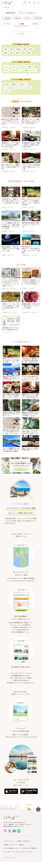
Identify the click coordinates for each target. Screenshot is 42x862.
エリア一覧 (6, 852)
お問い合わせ (26, 841)
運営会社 (21, 844)
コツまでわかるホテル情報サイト (29, 848)
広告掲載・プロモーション (11, 844)
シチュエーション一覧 (25, 852)
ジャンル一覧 (14, 852)
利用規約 (19, 841)
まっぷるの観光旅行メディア (11, 848)
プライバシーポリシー (9, 841)
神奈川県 (7, 7)
